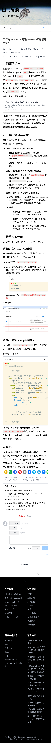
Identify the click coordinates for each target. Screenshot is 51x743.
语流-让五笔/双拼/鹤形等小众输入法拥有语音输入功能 (34, 479)
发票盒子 (8, 648)
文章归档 (31, 602)
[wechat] (10, 472)
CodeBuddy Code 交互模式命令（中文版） (20, 506)
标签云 (30, 606)
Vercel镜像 (31, 613)
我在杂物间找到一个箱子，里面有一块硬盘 (35, 659)
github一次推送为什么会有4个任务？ (12, 479)
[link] (6, 472)
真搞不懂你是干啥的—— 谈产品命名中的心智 (36, 719)
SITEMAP (31, 594)
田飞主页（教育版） (13, 594)
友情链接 (31, 625)
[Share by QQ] (15, 472)
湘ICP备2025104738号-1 (17, 739)
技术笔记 (27, 49)
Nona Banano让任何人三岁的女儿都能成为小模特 (36, 650)
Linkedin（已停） (12, 617)
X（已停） (9, 613)
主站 (29, 609)
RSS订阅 (31, 598)
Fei (6, 49)
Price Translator (10, 660)
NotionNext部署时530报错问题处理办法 (19, 490)
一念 (7, 656)
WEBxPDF (9, 640)
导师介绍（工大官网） (14, 598)
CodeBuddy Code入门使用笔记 (16, 509)
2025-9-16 (13, 56)
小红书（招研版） (12, 602)
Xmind (7, 644)
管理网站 (31, 621)
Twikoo (41, 574)
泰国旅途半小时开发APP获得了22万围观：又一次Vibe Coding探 (36, 669)
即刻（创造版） (11, 606)
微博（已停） (10, 609)
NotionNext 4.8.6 (38, 739)
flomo (7, 652)
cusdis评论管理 (33, 617)
